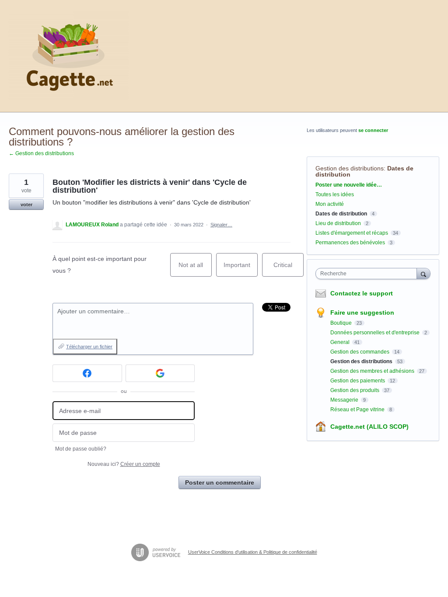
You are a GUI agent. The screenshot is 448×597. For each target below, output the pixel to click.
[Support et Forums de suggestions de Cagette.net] (69, 56)
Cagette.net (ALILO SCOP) (369, 426)
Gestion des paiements (358, 381)
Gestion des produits (355, 390)
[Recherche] (423, 273)
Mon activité (329, 204)
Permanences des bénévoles (350, 242)
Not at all (195, 269)
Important (241, 269)
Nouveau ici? (124, 464)
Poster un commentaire (219, 482)
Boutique (341, 323)
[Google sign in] (160, 373)
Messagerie (345, 400)
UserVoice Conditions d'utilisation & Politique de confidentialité (252, 552)
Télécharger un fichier (89, 346)
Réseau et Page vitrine (358, 409)
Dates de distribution (341, 214)
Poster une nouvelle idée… (348, 185)
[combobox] (368, 274)
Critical (288, 269)
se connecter (373, 130)
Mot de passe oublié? (80, 449)
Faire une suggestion (362, 312)
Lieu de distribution (338, 223)
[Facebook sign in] (87, 373)
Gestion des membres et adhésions (373, 371)
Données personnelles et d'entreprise (375, 333)
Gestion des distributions (349, 168)
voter (26, 204)
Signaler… (221, 224)
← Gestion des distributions (41, 153)
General (340, 342)
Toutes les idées (334, 194)
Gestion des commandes (360, 352)
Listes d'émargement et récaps (351, 233)
